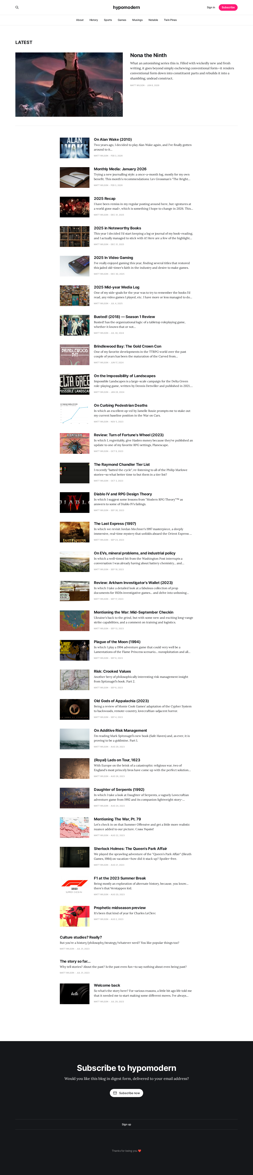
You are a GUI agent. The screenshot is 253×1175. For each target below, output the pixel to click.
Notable (153, 19)
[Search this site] (17, 7)
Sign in (211, 7)
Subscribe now (129, 1093)
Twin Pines (170, 19)
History (93, 19)
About (80, 19)
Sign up (126, 1124)
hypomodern (126, 7)
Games (122, 19)
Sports (108, 19)
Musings (137, 19)
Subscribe (228, 7)
